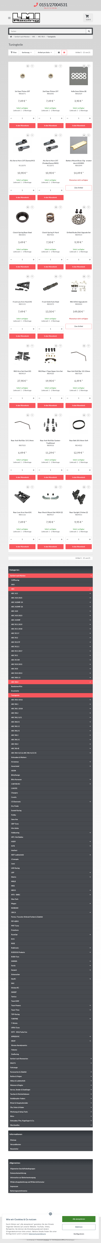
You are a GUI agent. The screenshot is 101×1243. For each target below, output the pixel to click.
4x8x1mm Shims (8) (78, 91)
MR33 (13, 890)
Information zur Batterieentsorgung (23, 1178)
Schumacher (15, 974)
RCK (13, 939)
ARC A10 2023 (16, 616)
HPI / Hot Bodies (17, 837)
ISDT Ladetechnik (17, 855)
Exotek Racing (16, 810)
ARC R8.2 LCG (16, 717)
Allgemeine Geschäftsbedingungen (22, 1169)
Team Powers (16, 1005)
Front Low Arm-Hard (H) (22, 302)
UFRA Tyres (15, 1028)
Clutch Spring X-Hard (50, 232)
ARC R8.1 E (15, 726)
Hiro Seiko (15, 828)
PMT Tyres (15, 926)
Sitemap (13, 1140)
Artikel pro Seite (44, 52)
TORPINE (14, 1019)
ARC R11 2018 (16, 629)
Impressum (14, 1186)
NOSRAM (14, 908)
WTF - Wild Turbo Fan (19, 1032)
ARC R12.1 (15, 647)
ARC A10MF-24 (17, 602)
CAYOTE (14, 788)
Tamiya (13, 997)
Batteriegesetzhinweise (18, 1191)
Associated (15, 766)
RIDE (13, 943)
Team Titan (15, 1010)
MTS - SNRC (15, 895)
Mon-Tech (14, 899)
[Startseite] (11, 37)
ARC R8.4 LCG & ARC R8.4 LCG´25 (23, 753)
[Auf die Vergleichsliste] (28, 66)
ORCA (13, 912)
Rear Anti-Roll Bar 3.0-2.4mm (22, 440)
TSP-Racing (15, 1014)
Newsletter (14, 1149)
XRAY (13, 1041)
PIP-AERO (15, 921)
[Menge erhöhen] (33, 118)
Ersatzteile (15, 691)
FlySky (13, 815)
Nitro (12, 1116)
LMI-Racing (15, 868)
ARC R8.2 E (15, 731)
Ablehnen (79, 1227)
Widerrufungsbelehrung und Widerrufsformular (27, 1182)
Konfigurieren (79, 1234)
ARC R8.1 (14, 704)
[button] (59, 52)
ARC (13, 589)
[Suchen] (89, 31)
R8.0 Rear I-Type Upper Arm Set (50, 371)
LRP (12, 873)
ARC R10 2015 (16, 664)
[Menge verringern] (11, 118)
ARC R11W (15, 660)
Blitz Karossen (16, 779)
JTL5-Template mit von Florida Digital (63, 1240)
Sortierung (25, 52)
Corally (14, 797)
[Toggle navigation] (9, 18)
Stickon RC (15, 988)
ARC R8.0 (14, 682)
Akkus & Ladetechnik (17, 1081)
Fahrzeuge (14, 1067)
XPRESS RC (15, 1036)
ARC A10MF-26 (17, 607)
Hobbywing (15, 833)
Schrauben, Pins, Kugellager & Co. (22, 1121)
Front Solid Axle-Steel (50, 302)
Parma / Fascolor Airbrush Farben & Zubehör (27, 917)
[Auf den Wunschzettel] (32, 66)
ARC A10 (14, 611)
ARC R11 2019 (16, 624)
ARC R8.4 (14, 744)
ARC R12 (14, 638)
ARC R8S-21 (15, 678)
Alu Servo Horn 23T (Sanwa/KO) (22, 161)
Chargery (14, 793)
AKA (13, 584)
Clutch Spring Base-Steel (22, 232)
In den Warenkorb (22, 126)
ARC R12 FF (15, 642)
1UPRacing (15, 580)
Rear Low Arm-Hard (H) (22, 512)
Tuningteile (15, 695)
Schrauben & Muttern (18, 757)
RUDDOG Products (18, 952)
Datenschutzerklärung (18, 1173)
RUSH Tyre (15, 957)
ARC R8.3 (14, 735)
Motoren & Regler (16, 1085)
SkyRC (13, 979)
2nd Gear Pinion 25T (50, 91)
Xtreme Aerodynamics (19, 1045)
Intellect (14, 850)
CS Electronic (16, 802)
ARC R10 (14, 669)
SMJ (12, 983)
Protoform (15, 930)
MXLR (13, 881)
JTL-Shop (46, 1240)
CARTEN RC (15, 784)
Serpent (14, 970)
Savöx (13, 966)
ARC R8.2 (14, 713)
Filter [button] (14, 52)
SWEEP (14, 992)
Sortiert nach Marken (17, 576)
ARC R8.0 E (15, 722)
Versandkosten (15, 1144)
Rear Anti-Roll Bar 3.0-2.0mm (78, 371)
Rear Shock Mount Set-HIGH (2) (50, 512)
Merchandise (14, 1125)
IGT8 (13, 846)
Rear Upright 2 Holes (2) (78, 512)
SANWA (14, 961)
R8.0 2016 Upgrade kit (78, 302)
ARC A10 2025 (16, 598)
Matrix (13, 877)
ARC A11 (14, 593)
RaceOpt (14, 935)
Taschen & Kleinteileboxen (19, 1094)
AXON (13, 771)
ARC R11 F (15, 633)
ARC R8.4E (15, 748)
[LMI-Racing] (30, 18)
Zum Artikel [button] (78, 188)
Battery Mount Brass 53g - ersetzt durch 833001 (79, 162)
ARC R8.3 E (15, 740)
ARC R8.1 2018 (17, 709)
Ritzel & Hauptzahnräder (19, 1103)
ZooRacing (15, 1054)
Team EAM (15, 1001)
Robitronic (15, 948)
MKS (13, 886)
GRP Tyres (15, 824)
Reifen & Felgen (16, 1076)
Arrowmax (15, 762)
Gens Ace (14, 819)
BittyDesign (15, 775)
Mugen (13, 904)
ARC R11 (14, 655)
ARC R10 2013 (16, 673)
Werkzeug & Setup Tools (19, 1112)
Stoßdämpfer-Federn (17, 1098)
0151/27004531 (53, 4)
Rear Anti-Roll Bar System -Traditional (50, 441)
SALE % (13, 1063)
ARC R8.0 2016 (17, 700)
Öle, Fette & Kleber (17, 1107)
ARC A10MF (15, 620)
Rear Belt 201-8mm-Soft (78, 440)
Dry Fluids (15, 806)
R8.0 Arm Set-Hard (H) (22, 371)
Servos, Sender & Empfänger (20, 1090)
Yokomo (14, 1050)
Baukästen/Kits (16, 686)
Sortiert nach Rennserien (19, 1059)
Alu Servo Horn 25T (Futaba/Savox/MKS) (50, 162)
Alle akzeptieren (79, 1219)
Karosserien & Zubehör (18, 1072)
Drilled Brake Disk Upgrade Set (79, 232)
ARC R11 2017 (16, 651)
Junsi (13, 864)
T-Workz (14, 1023)
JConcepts (15, 859)
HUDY (13, 841)
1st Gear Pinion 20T (22, 91)
